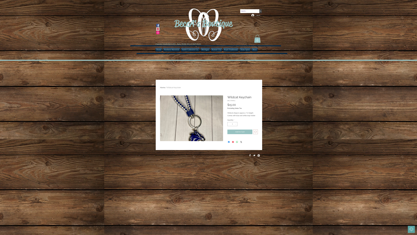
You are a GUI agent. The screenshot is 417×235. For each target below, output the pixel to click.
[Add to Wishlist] (255, 132)
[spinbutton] (232, 124)
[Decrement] (229, 124)
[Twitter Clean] (254, 155)
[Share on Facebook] (229, 142)
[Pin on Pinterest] (233, 142)
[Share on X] (241, 142)
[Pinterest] (157, 29)
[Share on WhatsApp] (237, 142)
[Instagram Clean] (259, 155)
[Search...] (260, 11)
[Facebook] (157, 25)
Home (162, 87)
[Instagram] (157, 32)
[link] (257, 39)
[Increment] (235, 124)
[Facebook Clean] (250, 155)
